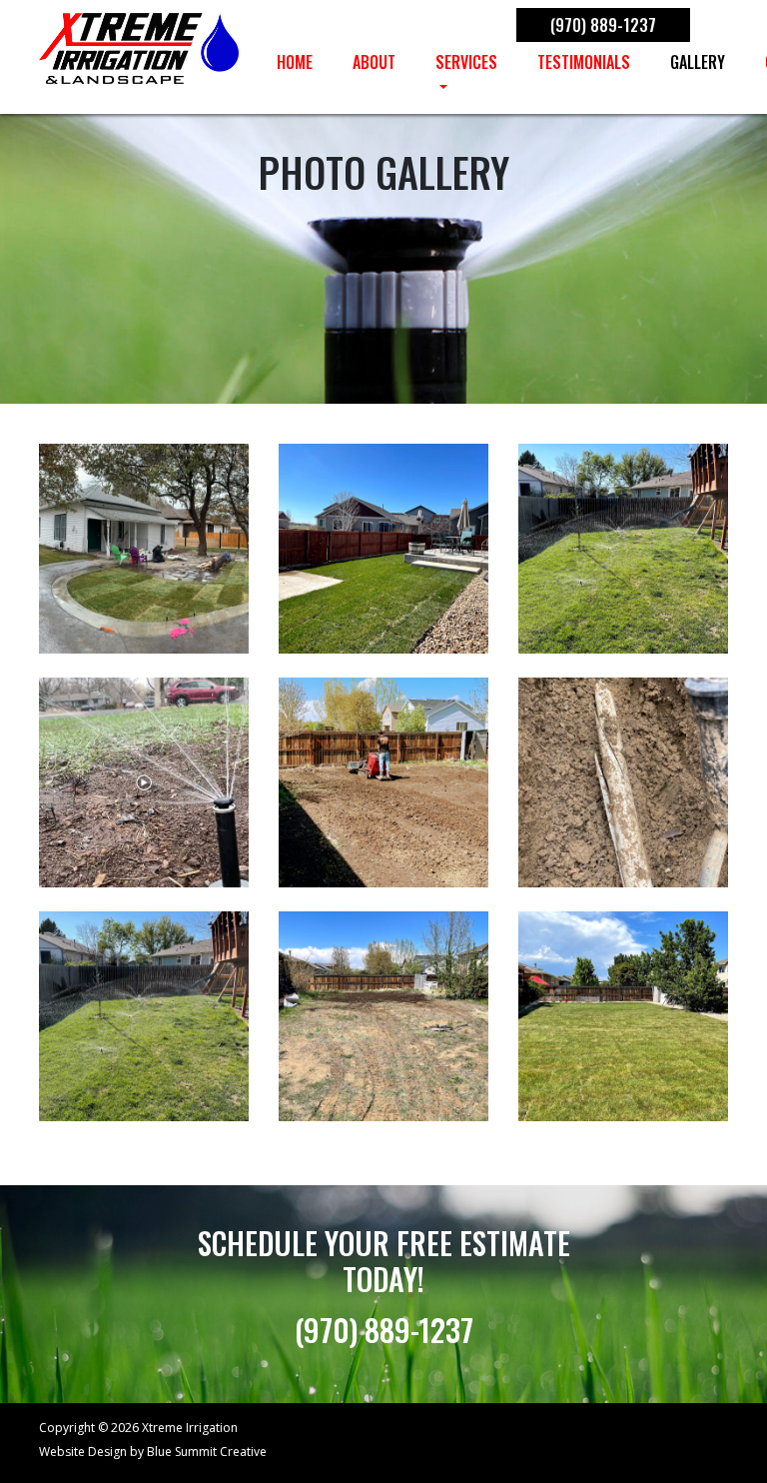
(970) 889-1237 (603, 25)
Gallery (697, 62)
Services (466, 62)
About (374, 62)
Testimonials (583, 62)
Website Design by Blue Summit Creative (153, 1451)
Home (295, 62)
